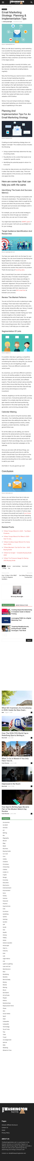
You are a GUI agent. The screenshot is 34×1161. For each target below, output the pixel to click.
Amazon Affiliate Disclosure (10, 1125)
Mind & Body (6, 979)
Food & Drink (6, 906)
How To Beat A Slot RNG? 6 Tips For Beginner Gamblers (9, 577)
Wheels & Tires (7, 1050)
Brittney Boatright (7, 21)
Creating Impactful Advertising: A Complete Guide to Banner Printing (21, 612)
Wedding (5, 1047)
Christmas (6, 864)
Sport (4, 1016)
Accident (5, 825)
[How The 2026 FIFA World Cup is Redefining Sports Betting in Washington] (17, 723)
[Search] (31, 2)
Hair (4, 930)
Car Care (5, 854)
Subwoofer (6, 1021)
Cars (4, 856)
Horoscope (6, 945)
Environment (6, 890)
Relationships (7, 1003)
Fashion (5, 898)
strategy (4, 568)
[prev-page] (3, 635)
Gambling (5, 914)
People (5, 998)
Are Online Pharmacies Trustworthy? (25, 576)
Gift (4, 924)
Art (4, 830)
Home (3, 6)
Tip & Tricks (6, 1029)
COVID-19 (5, 872)
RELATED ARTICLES (8, 605)
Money (5, 982)
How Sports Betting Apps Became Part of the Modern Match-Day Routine (15, 809)
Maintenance (6, 969)
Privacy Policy (6, 1133)
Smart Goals (25, 566)
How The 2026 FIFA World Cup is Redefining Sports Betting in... (15, 734)
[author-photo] (17, 594)
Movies (5, 985)
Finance (5, 903)
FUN (4, 909)
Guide (4, 927)
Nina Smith (4, 737)
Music (4, 990)
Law (4, 956)
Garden (5, 922)
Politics (5, 1000)
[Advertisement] (17, 667)
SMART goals (26, 221)
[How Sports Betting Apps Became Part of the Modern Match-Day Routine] (17, 797)
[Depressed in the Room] (17, 774)
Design (5, 877)
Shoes (4, 1008)
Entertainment (7, 888)
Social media (6, 1013)
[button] (3, 2)
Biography (6, 838)
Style (4, 1019)
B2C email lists (20, 290)
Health (5, 932)
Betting (5, 833)
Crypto (5, 875)
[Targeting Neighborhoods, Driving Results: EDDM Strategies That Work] (6, 629)
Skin (4, 1011)
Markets (5, 977)
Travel (4, 1037)
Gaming (5, 919)
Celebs (5, 859)
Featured (5, 901)
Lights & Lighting (8, 964)
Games (5, 916)
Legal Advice (6, 958)
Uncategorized (7, 1040)
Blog (4, 843)
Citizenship (6, 867)
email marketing (16, 566)
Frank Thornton (5, 763)
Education (6, 882)
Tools (4, 1034)
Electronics (6, 885)
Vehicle (5, 1042)
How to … (5, 948)
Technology (6, 1026)
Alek (3, 712)
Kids (4, 953)
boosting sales (20, 270)
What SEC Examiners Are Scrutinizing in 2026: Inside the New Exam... (16, 709)
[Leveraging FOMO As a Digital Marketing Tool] (6, 620)
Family (5, 896)
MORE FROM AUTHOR (22, 605)
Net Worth (6, 992)
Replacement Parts (8, 1006)
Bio (4, 835)
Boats (4, 846)
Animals (5, 827)
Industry (5, 951)
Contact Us (5, 1127)
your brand (27, 513)
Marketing (8, 6)
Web (4, 1045)
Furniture (5, 911)
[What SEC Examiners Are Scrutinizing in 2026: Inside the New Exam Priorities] (17, 698)
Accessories (6, 822)
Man (4, 971)
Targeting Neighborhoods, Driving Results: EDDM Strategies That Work (20, 628)
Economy (5, 880)
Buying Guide (7, 851)
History (5, 935)
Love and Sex (6, 966)
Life (4, 961)
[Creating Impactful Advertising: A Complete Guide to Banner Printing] (6, 612)
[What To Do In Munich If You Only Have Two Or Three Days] (17, 748)
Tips (9, 568)
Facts (4, 893)
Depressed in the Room (11, 784)
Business (9, 566)
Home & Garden (7, 943)
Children (5, 861)
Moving (5, 987)
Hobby (5, 937)
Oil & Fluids (6, 995)
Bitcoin (5, 840)
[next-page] (6, 635)
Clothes (5, 869)
